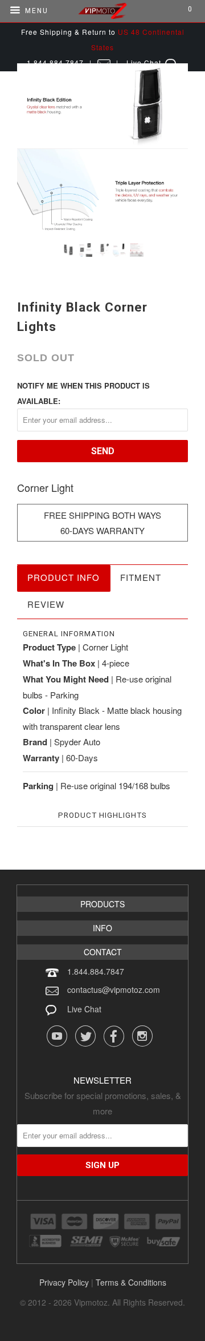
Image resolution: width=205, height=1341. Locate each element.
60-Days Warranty (102, 530)
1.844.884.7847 (95, 971)
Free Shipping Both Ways (102, 515)
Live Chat (84, 1009)
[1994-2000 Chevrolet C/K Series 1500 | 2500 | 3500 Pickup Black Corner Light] (102, 149)
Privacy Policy (64, 1282)
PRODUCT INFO (63, 577)
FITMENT (140, 577)
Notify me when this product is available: (83, 393)
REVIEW (45, 604)
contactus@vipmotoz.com (113, 989)
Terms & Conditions (131, 1282)
